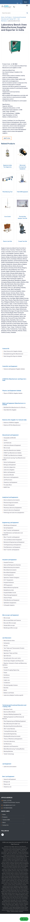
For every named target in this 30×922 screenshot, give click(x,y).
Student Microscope (9, 625)
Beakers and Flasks (9, 692)
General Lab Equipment (10, 779)
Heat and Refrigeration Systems (12, 565)
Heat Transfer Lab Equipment (11, 530)
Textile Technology (9, 754)
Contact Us (5, 825)
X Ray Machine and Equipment (11, 600)
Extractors (6, 677)
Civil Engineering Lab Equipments (12, 544)
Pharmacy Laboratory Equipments (13, 507)
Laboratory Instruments (10, 766)
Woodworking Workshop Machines (13, 726)
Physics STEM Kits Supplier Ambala (13, 393)
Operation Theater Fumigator (11, 577)
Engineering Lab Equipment (10, 522)
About (25, 2)
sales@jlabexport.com (9, 805)
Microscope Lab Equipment (10, 615)
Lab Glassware (6, 638)
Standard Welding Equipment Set (12, 714)
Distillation (7, 675)
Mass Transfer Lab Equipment (12, 537)
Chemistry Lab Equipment (10, 482)
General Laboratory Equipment (12, 510)
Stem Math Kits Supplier (10, 410)
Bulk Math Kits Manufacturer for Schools (14, 407)
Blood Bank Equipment (10, 572)
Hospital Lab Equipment (9, 559)
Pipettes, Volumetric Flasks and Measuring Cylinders (14, 664)
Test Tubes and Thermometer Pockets (14, 648)
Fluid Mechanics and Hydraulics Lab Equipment (12, 533)
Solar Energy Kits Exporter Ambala (13, 356)
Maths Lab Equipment (9, 472)
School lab (3, 853)
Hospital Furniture (8, 562)
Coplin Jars (7, 680)
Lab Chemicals (7, 442)
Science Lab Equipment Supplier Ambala (14, 369)
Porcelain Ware (8, 484)
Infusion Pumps (8, 597)
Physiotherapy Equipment (10, 595)
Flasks (5, 672)
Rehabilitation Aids (9, 590)
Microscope (7, 447)
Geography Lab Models (10, 437)
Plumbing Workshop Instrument (12, 736)
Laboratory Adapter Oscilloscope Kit (13, 695)
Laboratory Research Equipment (12, 445)
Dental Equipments (9, 575)
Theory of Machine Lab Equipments (13, 738)
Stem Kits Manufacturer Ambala (12, 450)
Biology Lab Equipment (10, 464)
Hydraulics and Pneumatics (11, 746)
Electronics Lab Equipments (11, 477)
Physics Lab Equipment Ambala (11, 390)
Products (4, 817)
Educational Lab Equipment (10, 435)
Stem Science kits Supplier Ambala (13, 351)
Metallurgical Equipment (10, 525)
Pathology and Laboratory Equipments (14, 512)
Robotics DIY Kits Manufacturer (12, 425)
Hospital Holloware (9, 582)
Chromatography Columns (11, 685)
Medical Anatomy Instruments (12, 567)
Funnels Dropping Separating (11, 670)
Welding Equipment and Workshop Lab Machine (13, 717)
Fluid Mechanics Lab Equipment (12, 547)
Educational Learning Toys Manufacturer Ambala (13, 458)
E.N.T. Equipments (8, 580)
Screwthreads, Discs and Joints (12, 658)
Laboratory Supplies (9, 469)
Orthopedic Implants (9, 605)
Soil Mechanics (8, 743)
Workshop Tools (8, 709)
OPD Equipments (8, 585)
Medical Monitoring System (11, 587)
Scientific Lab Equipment (9, 366)
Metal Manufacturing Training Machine (14, 749)
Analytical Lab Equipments (10, 497)
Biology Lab (7, 781)
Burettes (6, 687)
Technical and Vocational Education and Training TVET (14, 705)
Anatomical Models (9, 474)
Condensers (7, 682)
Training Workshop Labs (10, 731)
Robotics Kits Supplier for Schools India (14, 420)
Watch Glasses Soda (9, 640)
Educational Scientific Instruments (20, 848)
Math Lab (9, 853)
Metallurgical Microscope (10, 628)
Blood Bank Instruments (10, 570)
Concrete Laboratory (9, 741)
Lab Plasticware (8, 479)
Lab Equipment (6, 764)
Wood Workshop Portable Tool (12, 723)
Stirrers (6, 645)
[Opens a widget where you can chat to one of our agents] (24, 919)
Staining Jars (7, 650)
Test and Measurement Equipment (13, 539)
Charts (5, 440)
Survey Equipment (8, 527)
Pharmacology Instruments (11, 502)
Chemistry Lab (7, 786)
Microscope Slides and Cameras (12, 620)
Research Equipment (9, 505)
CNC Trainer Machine (9, 728)
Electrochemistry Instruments (12, 500)
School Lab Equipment (9, 462)
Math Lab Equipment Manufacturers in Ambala (13, 404)
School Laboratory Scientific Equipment (12, 849)
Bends (5, 690)
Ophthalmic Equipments (10, 602)
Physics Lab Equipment (14, 850)
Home (2, 17)
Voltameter (7, 643)
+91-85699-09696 (7, 808)
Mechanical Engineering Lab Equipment (14, 542)
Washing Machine (8, 751)
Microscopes (25, 853)
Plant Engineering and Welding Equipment (15, 721)
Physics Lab (7, 784)
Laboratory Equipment (13, 852)
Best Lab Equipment (8, 776)
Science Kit (5, 348)
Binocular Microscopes (10, 623)
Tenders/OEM (6, 819)
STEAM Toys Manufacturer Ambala (13, 455)
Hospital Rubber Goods (10, 592)
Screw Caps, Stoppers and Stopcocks (14, 660)
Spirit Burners (7, 655)
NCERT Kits (7, 487)
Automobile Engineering (10, 733)
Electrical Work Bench (9, 711)
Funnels (6, 667)
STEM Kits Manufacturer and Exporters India (14, 379)
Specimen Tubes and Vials (11, 653)
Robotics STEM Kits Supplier (11, 422)
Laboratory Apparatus (9, 467)
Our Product (8, 17)
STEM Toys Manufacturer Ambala (12, 453)
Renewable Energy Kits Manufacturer (13, 353)
